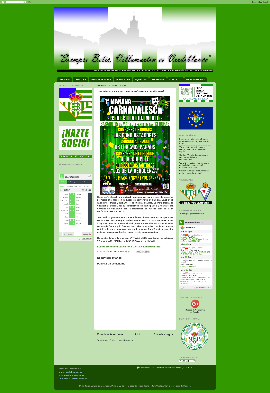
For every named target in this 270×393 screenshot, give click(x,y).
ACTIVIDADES (123, 79)
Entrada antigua (163, 334)
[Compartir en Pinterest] (148, 251)
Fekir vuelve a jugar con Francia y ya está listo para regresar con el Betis (194, 141)
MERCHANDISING (195, 79)
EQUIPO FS (141, 79)
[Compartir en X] (143, 251)
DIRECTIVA (80, 79)
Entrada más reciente (110, 334)
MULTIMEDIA (158, 79)
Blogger (186, 386)
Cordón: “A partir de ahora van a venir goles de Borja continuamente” (193, 157)
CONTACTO (175, 79)
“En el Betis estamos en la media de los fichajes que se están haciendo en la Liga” (194, 165)
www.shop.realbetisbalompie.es (73, 379)
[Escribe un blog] (140, 251)
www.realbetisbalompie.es (70, 372)
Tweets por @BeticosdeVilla (191, 214)
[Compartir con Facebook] (145, 251)
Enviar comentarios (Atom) (121, 340)
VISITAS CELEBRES (101, 79)
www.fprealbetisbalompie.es (71, 375)
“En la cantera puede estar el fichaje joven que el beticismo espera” (192, 149)
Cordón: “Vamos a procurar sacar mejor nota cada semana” (194, 172)
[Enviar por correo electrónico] (137, 251)
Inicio (138, 334)
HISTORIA (65, 79)
